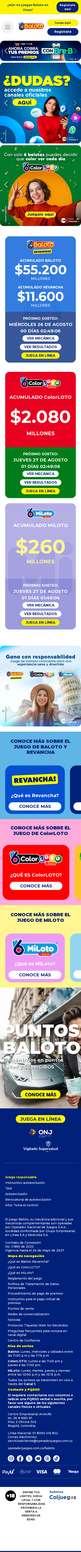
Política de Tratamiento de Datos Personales (33, 1286)
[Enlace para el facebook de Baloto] (20, 1458)
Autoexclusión (16, 1194)
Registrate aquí (67, 7)
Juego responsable (21, 1177)
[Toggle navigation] (8, 27)
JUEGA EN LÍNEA (40, 356)
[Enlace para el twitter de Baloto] (29, 1458)
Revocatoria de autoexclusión (28, 1199)
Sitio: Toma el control (21, 1205)
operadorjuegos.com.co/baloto (31, 1448)
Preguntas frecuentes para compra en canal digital (37, 1333)
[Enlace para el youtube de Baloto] (38, 1458)
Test (8, 1188)
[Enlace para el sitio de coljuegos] (40, 1146)
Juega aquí (63, 22)
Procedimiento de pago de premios (35, 1293)
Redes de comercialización (28, 1314)
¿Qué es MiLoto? (21, 1273)
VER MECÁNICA (40, 338)
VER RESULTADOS (40, 347)
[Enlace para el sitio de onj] (40, 1133)
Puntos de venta (21, 1308)
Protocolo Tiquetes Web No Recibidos (38, 1325)
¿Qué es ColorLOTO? (24, 1267)
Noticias (14, 1320)
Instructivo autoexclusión (25, 1183)
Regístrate (62, 32)
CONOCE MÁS (35, 806)
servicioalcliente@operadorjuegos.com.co (40, 1441)
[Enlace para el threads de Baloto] (47, 1458)
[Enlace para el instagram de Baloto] (11, 1458)
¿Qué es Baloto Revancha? (28, 1262)
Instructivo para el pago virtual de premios (34, 1301)
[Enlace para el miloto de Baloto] (56, 1458)
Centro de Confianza (24, 1340)
